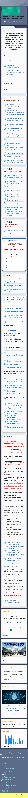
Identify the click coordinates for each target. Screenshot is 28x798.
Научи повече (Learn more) (5, 797)
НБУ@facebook (6, 773)
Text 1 (9, 98)
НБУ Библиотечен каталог (9, 768)
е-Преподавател (6, 782)
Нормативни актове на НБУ (9, 785)
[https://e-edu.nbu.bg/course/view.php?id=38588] (14, 697)
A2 (6, 260)
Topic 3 (9, 222)
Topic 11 (10, 436)
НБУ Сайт (4, 763)
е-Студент (4, 776)
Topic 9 (9, 275)
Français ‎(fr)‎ (5, 791)
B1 (6, 261)
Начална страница (6, 21)
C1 (6, 265)
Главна (9, 31)
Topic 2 (9, 169)
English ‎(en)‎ (5, 790)
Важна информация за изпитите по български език (16, 300)
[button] (4, 30)
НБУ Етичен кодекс (7, 771)
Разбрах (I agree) (24, 797)
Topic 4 (9, 241)
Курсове (15, 21)
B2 (6, 263)
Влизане (21, 757)
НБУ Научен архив (7, 769)
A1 (6, 258)
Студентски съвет (6, 779)
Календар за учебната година (9, 777)
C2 (6, 267)
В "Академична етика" (14, 705)
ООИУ (20, 21)
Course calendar (6, 635)
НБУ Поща (4, 766)
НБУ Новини (5, 765)
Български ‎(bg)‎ (5, 787)
